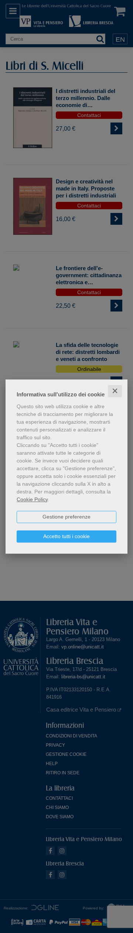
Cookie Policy (32, 499)
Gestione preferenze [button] (66, 517)
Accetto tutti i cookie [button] (66, 536)
